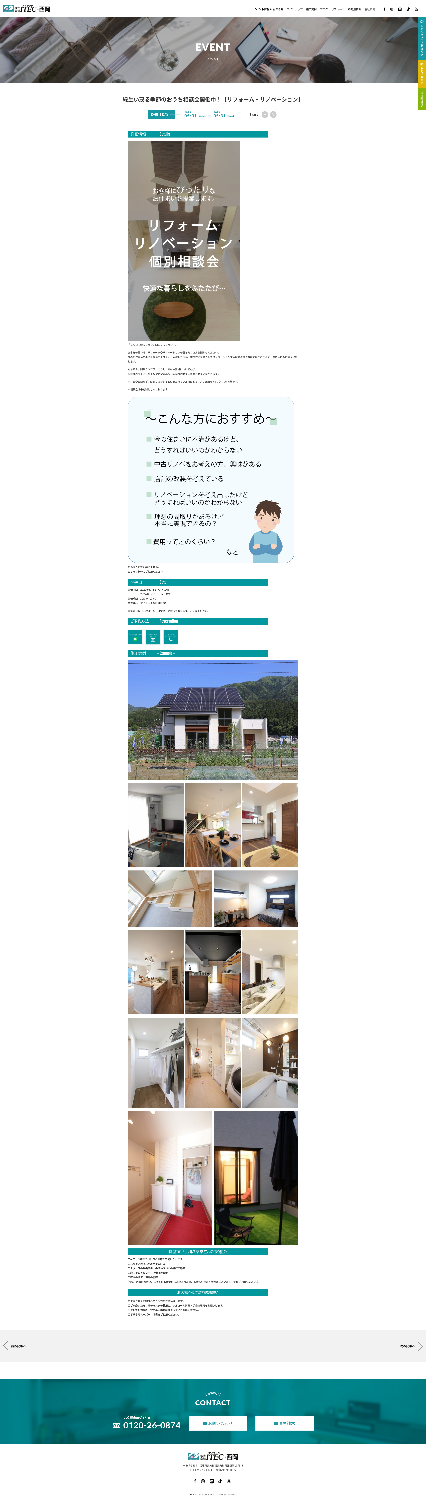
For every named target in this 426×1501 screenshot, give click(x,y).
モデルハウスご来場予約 (422, 40)
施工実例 (311, 9)
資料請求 (287, 1423)
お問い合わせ (220, 1423)
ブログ (324, 9)
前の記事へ (18, 1346)
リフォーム (338, 9)
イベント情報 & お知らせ (268, 9)
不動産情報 (354, 9)
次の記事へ (407, 1346)
